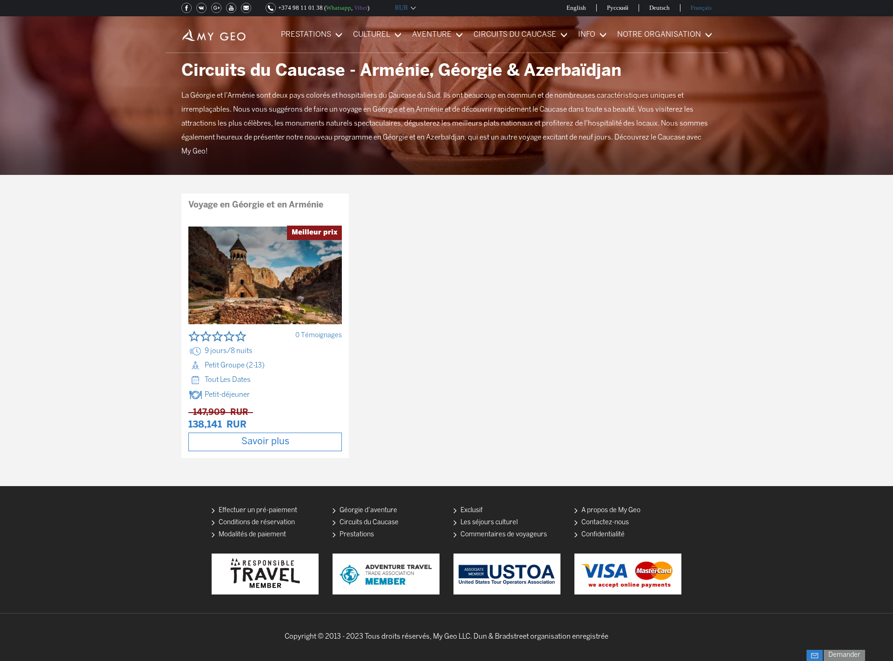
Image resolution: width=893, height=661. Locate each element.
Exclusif (471, 510)
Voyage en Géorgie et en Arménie (255, 205)
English (576, 7)
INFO (586, 34)
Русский (617, 7)
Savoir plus (265, 441)
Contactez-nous (605, 523)
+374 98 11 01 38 (300, 7)
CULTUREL (371, 34)
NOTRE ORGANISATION (659, 34)
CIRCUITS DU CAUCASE (514, 34)
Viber (360, 7)
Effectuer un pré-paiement (258, 510)
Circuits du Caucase (369, 523)
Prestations (357, 535)
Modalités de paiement (252, 535)
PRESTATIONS (306, 34)
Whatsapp (338, 7)
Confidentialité (603, 535)
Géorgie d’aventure (368, 510)
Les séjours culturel (489, 523)
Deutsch (659, 7)
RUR (401, 7)
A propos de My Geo (610, 510)
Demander (844, 655)
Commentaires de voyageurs (503, 535)
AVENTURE (432, 34)
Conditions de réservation (257, 523)
